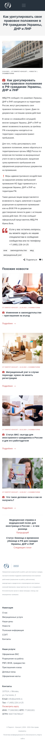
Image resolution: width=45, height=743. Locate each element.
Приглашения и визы (12, 667)
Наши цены (7, 621)
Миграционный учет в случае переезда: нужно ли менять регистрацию (20, 375)
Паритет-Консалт (20, 71)
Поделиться (31, 260)
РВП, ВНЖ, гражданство (13, 663)
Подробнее (7, 323)
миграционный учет (13, 255)
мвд (32, 250)
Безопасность (31, 735)
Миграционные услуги (12, 617)
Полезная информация (13, 630)
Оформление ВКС (10, 654)
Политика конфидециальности (14, 735)
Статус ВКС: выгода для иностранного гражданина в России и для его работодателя (22, 437)
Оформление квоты (11, 676)
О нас (5, 613)
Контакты (6, 639)
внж (5, 250)
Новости (32, 71)
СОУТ (5, 635)
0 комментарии (8, 73)
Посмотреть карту (10, 706)
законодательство (18, 250)
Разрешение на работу (13, 659)
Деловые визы (9, 672)
